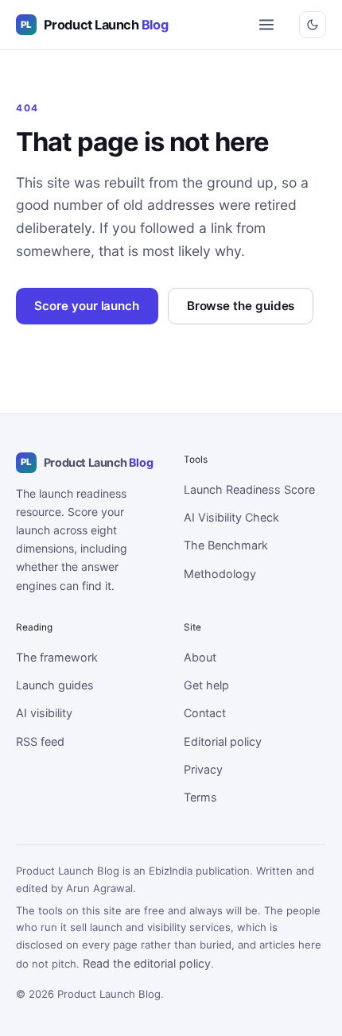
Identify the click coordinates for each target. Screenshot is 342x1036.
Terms (200, 797)
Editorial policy (223, 741)
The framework (57, 657)
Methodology (220, 573)
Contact (205, 713)
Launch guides (55, 685)
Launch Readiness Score (249, 489)
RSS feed (40, 741)
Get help (206, 685)
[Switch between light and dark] (312, 24)
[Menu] (266, 25)
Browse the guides (241, 305)
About (200, 657)
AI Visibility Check (231, 517)
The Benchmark (226, 545)
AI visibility (44, 713)
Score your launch (86, 305)
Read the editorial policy (147, 963)
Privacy (203, 769)
